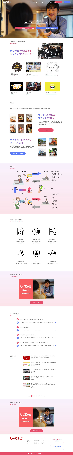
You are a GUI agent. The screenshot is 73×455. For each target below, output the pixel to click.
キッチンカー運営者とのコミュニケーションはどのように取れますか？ (34, 342)
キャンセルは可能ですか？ (25, 327)
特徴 (34, 2)
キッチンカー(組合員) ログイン (57, 440)
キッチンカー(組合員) (59, 2)
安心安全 (41, 2)
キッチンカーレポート (29, 441)
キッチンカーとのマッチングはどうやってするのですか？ (31, 319)
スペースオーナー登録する (18, 153)
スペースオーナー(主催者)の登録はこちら (47, 28)
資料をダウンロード (36, 302)
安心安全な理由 (36, 440)
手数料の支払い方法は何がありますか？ (28, 335)
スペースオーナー (67, 2)
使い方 (37, 2)
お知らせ (51, 2)
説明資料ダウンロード (36, 443)
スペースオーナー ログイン (57, 447)
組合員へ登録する (46, 130)
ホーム (30, 2)
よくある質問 (46, 2)
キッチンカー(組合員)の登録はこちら (25, 28)
